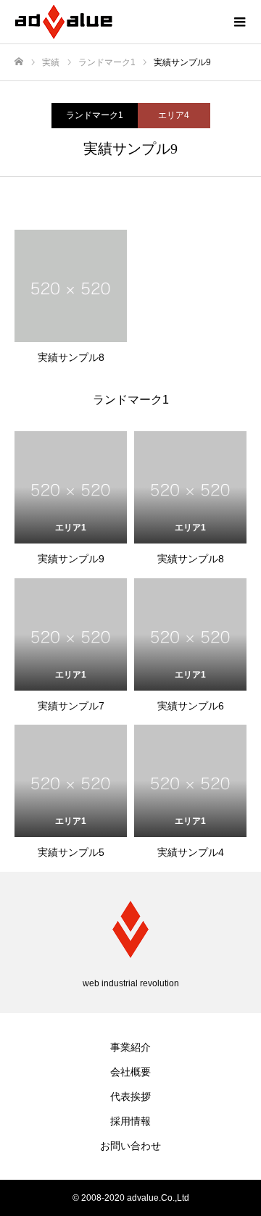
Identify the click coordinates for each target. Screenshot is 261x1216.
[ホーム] (18, 62)
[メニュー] (239, 21)
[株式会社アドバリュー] (116, 21)
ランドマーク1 (94, 115)
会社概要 (130, 1072)
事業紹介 (130, 1047)
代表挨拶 (130, 1096)
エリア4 (173, 115)
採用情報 (130, 1121)
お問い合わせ (130, 1146)
